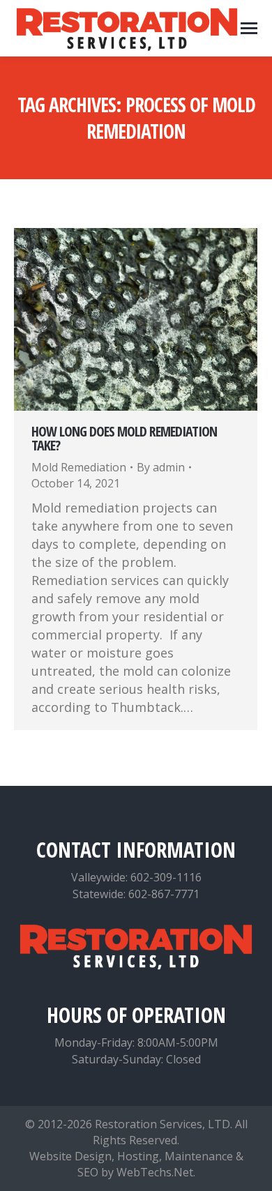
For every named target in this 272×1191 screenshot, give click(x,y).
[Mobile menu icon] (249, 28)
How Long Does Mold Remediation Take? (124, 438)
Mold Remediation (78, 467)
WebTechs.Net (154, 1172)
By (161, 467)
